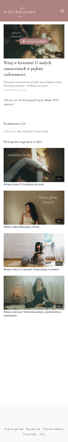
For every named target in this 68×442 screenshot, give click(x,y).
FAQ (42, 434)
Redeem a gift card (14, 429)
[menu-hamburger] (62, 10)
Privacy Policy (30, 434)
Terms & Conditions (53, 429)
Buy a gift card (33, 429)
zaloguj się (10, 131)
